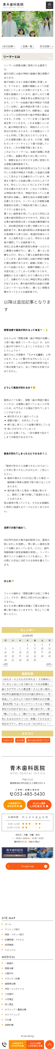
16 (35, 651)
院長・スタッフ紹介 (14, 934)
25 (49, 655)
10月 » (49, 664)
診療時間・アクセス (14, 939)
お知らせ (8, 740)
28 (20, 659)
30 (35, 659)
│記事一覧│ (27, 46)
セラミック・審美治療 (15, 1009)
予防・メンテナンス (14, 988)
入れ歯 (8, 1019)
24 (42, 655)
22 (27, 655)
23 (35, 655)
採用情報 (9, 944)
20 (13, 655)
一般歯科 (9, 963)
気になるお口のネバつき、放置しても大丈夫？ (27, 718)
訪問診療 (9, 1024)
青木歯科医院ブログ (38, 740)
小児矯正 (9, 999)
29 (27, 659)
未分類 (20, 740)
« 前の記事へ (8, 46)
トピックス (10, 950)
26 (5, 659)
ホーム (8, 924)
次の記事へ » (46, 46)
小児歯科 (9, 994)
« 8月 (5, 664)
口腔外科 (9, 973)
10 (42, 648)
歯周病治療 (10, 983)
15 (27, 651)
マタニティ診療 (12, 978)
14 (20, 651)
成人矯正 (9, 1004)
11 (49, 648)
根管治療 (9, 968)
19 (5, 655)
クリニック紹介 (12, 929)
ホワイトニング (12, 1014)
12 (5, 651)
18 (49, 651)
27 (13, 659)
